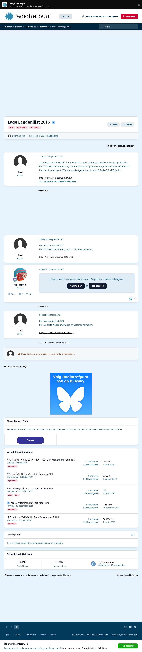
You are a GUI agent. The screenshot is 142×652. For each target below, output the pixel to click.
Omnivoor (107, 504)
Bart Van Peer (109, 519)
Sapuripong (12, 477)
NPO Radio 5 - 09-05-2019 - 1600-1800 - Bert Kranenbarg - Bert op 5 (41, 459)
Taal (8, 635)
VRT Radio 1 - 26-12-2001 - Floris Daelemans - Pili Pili (33, 517)
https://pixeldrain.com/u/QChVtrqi (56, 332)
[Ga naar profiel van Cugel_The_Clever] (93, 563)
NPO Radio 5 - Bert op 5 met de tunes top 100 (30, 474)
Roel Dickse (12, 520)
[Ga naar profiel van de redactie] (20, 274)
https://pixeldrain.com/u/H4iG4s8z (56, 257)
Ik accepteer (129, 646)
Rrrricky (10, 505)
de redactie (20, 284)
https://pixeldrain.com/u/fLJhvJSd (55, 177)
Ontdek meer (6, 4)
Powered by (124, 635)
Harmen (48, 342)
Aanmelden (76, 285)
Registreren (97, 285)
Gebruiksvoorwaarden (70, 648)
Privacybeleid (31, 635)
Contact (43, 635)
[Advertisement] (71, 51)
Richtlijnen (102, 648)
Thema (18, 635)
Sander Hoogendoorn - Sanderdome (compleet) (30, 488)
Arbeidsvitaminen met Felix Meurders (30, 502)
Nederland (53, 135)
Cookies (53, 635)
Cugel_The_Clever (106, 562)
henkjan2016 (13, 491)
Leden (21, 288)
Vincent (10, 462)
